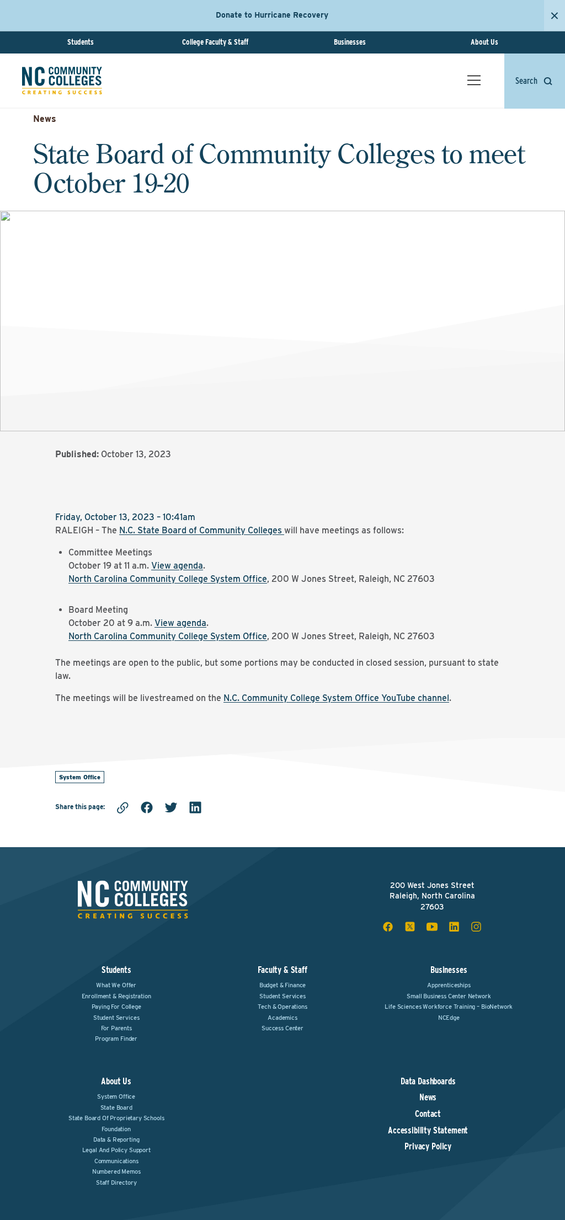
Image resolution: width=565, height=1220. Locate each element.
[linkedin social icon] (454, 926)
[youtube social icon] (432, 926)
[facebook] (146, 807)
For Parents (116, 1028)
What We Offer (116, 985)
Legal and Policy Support (116, 1150)
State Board (116, 1107)
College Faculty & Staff (215, 42)
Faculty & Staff (282, 970)
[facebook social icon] (387, 926)
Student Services (116, 1017)
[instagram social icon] (476, 926)
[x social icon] (409, 926)
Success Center (282, 1028)
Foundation (116, 1129)
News (44, 119)
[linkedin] (195, 807)
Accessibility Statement (428, 1131)
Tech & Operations (282, 1006)
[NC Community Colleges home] (62, 80)
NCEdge (449, 1017)
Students (80, 42)
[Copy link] (122, 807)
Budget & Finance (282, 985)
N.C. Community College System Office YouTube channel (336, 698)
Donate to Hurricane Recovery (272, 14)
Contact (428, 1114)
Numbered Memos (116, 1171)
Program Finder (116, 1038)
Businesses (350, 42)
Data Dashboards (428, 1082)
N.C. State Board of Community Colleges (200, 530)
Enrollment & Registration (116, 996)
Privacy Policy (427, 1147)
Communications (116, 1161)
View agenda (177, 565)
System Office (79, 777)
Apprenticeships (449, 985)
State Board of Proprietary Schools (116, 1118)
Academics (282, 1017)
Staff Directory (116, 1182)
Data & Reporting (116, 1139)
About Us (484, 42)
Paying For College (116, 1006)
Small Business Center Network (449, 996)
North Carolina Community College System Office (167, 579)
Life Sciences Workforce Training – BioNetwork (449, 1006)
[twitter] (171, 807)
